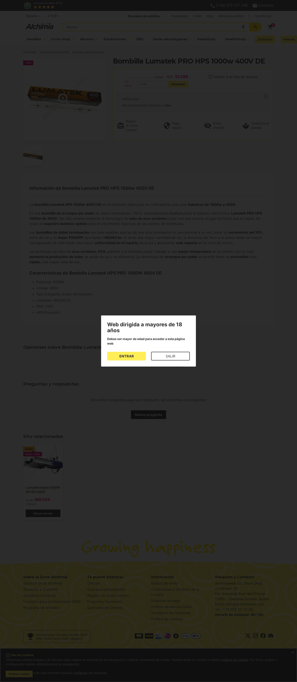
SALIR (170, 356)
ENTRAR (126, 356)
